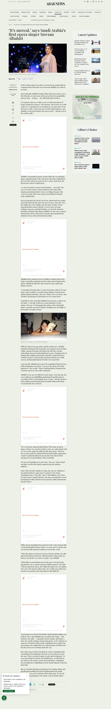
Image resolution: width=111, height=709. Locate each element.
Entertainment (51, 16)
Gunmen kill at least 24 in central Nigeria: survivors (43, 20)
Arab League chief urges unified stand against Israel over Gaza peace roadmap (81, 81)
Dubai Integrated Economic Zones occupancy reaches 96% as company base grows (81, 62)
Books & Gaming (84, 16)
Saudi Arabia (14, 12)
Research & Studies (85, 12)
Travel (41, 16)
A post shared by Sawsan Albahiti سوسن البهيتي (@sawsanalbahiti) (44, 172)
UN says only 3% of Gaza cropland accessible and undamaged (80, 51)
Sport (73, 12)
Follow (14, 125)
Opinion (66, 12)
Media (50, 12)
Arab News (13, 1)
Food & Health (63, 16)
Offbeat (33, 16)
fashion (24, 16)
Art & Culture (14, 16)
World (34, 12)
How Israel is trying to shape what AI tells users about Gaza (82, 166)
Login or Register (9, 691)
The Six (74, 16)
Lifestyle (58, 12)
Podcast (98, 12)
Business (42, 12)
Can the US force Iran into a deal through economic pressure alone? (81, 140)
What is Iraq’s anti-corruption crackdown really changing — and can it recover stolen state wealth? (82, 154)
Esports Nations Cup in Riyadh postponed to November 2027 (82, 42)
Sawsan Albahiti (31, 689)
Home (10, 24)
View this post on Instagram (30, 146)
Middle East (25, 12)
